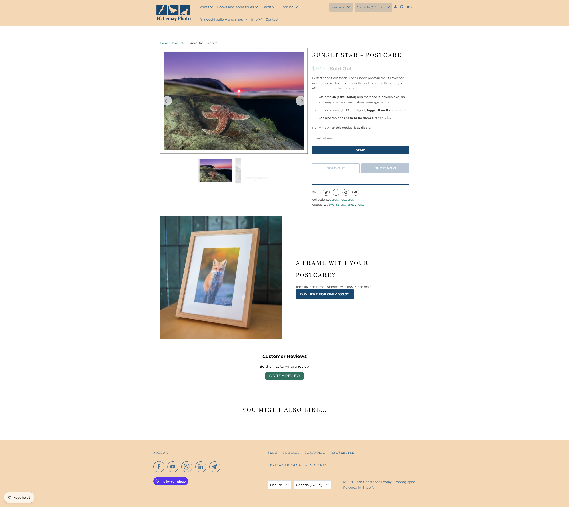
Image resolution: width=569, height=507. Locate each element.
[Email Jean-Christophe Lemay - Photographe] (216, 466)
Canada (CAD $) (370, 7)
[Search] (402, 7)
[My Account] (396, 7)
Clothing (287, 7)
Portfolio (315, 452)
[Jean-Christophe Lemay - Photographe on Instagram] (188, 466)
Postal (361, 204)
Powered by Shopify (358, 487)
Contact (290, 452)
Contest (272, 19)
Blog (272, 452)
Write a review (284, 376)
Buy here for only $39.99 (324, 294)
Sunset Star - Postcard (357, 55)
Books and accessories (236, 7)
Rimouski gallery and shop (221, 19)
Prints (204, 7)
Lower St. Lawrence (341, 204)
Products (178, 43)
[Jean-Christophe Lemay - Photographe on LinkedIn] (202, 466)
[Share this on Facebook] (335, 192)
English (338, 7)
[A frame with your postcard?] (221, 277)
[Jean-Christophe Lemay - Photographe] (173, 13)
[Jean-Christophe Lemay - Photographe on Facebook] (160, 466)
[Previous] (167, 101)
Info (254, 19)
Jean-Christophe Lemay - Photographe (385, 482)
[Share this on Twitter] (326, 192)
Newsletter (342, 452)
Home (164, 43)
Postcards (347, 199)
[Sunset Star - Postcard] (234, 101)
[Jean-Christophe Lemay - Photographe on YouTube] (174, 466)
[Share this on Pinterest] (345, 192)
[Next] (300, 101)
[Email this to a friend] (355, 192)
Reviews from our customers (297, 465)
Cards (267, 7)
